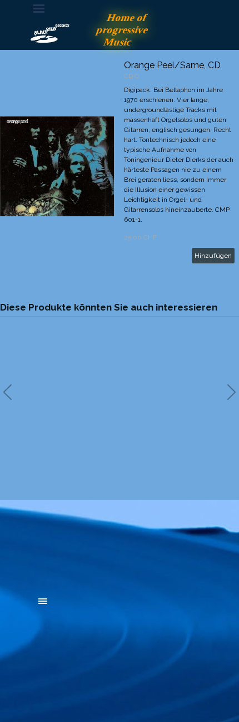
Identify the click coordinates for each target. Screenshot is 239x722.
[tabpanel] (119, 540)
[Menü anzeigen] (39, 8)
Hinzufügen (213, 256)
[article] (119, 166)
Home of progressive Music (123, 30)
